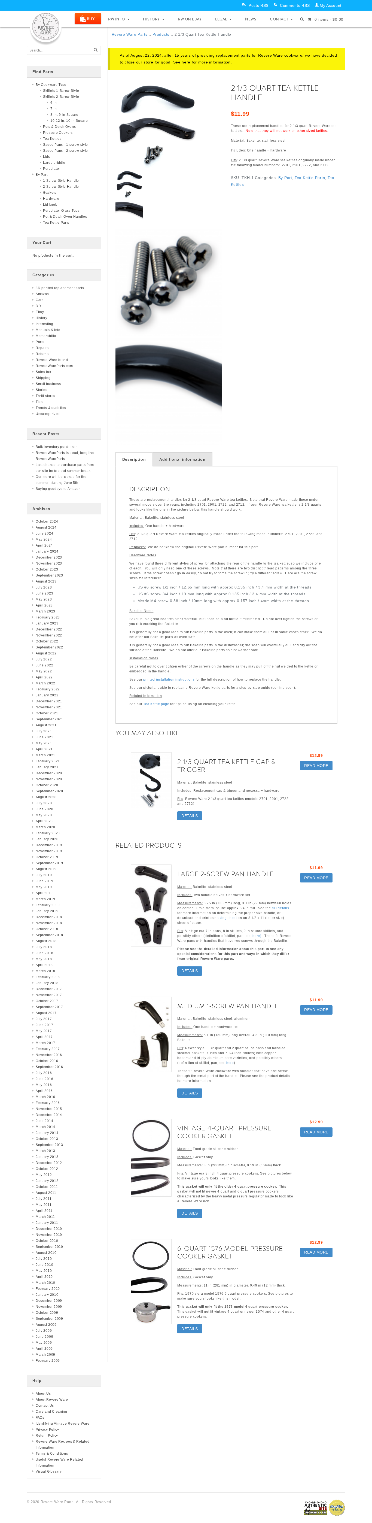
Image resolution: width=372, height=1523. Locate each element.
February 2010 (48, 1289)
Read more (316, 765)
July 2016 (44, 1073)
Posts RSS (259, 5)
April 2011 (44, 1211)
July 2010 (44, 1259)
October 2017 (47, 1001)
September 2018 (49, 935)
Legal (221, 19)
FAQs (40, 1417)
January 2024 (47, 551)
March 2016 (45, 1097)
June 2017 (44, 1025)
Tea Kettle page (156, 704)
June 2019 (44, 881)
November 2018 (49, 923)
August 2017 (46, 1013)
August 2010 (46, 1253)
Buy (91, 18)
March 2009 (45, 1355)
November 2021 (49, 707)
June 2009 (44, 1337)
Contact (279, 19)
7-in (53, 109)
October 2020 (47, 785)
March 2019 (45, 899)
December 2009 (49, 1301)
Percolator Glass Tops (61, 211)
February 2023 (48, 617)
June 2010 (44, 1265)
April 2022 (44, 677)
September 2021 (49, 719)
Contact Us (45, 1405)
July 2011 (43, 1199)
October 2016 (47, 1061)
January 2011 (47, 1223)
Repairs (42, 348)
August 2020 (46, 797)
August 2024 (46, 527)
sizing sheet (227, 918)
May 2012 (44, 1175)
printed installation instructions (168, 679)
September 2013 (49, 1145)
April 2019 (44, 893)
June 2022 (44, 665)
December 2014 (49, 1115)
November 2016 (49, 1055)
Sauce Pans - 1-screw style (65, 145)
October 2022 (47, 641)
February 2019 (48, 905)
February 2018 (48, 977)
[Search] (96, 50)
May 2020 (44, 815)
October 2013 (47, 1139)
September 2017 (49, 1007)
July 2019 (44, 875)
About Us (43, 1393)
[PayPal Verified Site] (336, 1508)
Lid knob (50, 205)
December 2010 (49, 1229)
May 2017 (44, 1031)
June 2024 (44, 533)
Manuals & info (48, 330)
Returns (42, 354)
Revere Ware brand (52, 360)
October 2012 (47, 1169)
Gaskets (49, 193)
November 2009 (49, 1307)
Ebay (40, 312)
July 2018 (44, 947)
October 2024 (47, 521)
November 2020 (49, 779)
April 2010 (44, 1277)
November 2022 (49, 635)
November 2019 (49, 851)
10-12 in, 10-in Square (69, 121)
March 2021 (45, 755)
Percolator (51, 169)
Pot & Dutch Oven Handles (65, 217)
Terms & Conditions (52, 1453)
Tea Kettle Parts (310, 177)
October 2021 (47, 713)
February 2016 (48, 1103)
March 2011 (45, 1217)
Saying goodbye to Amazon (58, 489)
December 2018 (49, 917)
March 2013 (45, 1151)
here (186, 62)
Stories (41, 390)
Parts (40, 342)
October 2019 (47, 857)
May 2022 (44, 671)
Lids (46, 157)
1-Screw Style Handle (61, 181)
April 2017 (44, 1037)
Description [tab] (134, 459)
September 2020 (49, 791)
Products (161, 34)
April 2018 (44, 965)
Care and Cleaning (51, 1411)
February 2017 (48, 1049)
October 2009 (47, 1313)
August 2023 (46, 581)
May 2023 (44, 599)
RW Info (116, 19)
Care (40, 300)
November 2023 (49, 563)
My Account (330, 5)
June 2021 (44, 737)
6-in (53, 103)
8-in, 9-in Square (64, 115)
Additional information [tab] (182, 459)
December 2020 (49, 773)
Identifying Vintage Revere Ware (63, 1423)
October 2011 (47, 1187)
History (151, 19)
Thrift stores (45, 396)
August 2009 (46, 1325)
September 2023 (49, 575)
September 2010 (49, 1247)
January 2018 (47, 983)
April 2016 (44, 1091)
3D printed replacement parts (60, 288)
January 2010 (47, 1295)
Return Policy (47, 1435)
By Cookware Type (51, 85)
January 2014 (47, 1133)
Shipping (43, 378)
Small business (48, 384)
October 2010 (47, 1241)
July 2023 (44, 587)
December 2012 (49, 1163)
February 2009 (48, 1361)
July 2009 (44, 1331)
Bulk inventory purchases (57, 447)
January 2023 (47, 623)
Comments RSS (295, 5)
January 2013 (47, 1157)
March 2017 (45, 1043)
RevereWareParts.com (54, 366)
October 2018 (47, 929)
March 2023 (45, 611)
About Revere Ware (52, 1399)
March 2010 (45, 1283)
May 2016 (44, 1085)
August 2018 (46, 941)
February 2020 (48, 833)
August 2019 (46, 869)
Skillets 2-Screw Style (61, 97)
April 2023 (44, 605)
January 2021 (47, 767)
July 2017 (44, 1019)
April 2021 (44, 749)
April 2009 (44, 1349)
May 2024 (44, 539)
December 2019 (49, 845)
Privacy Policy (47, 1429)
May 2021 (44, 743)
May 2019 (44, 887)
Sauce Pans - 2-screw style (65, 151)
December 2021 (49, 701)
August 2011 (46, 1193)
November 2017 (49, 995)
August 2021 (46, 725)
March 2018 (45, 971)
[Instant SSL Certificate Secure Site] (315, 1508)
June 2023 (44, 593)
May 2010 (44, 1271)
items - (329, 19)
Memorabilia (46, 336)
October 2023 (47, 569)
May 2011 (44, 1205)
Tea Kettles (52, 139)
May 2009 (44, 1343)
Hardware (51, 199)
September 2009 (49, 1319)
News (250, 19)
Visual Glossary (49, 1471)
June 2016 (44, 1079)
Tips (39, 402)
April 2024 (44, 545)
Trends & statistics (51, 408)
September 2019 (49, 863)
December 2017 (49, 989)
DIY (39, 306)
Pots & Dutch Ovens (59, 127)
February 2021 (48, 761)
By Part (285, 177)
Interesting (44, 324)
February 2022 (48, 689)
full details (280, 908)
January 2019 (47, 911)
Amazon (42, 294)
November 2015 (49, 1109)
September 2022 (49, 647)
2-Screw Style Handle (61, 187)
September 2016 (49, 1067)
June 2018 (44, 953)
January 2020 (47, 839)
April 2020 (44, 821)
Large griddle (54, 163)
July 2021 (44, 731)
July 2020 (44, 803)
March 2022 (45, 683)
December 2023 (49, 557)
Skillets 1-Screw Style (61, 91)
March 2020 (45, 827)
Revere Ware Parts (130, 34)
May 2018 (44, 959)
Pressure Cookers (58, 133)
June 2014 (44, 1121)
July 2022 (44, 659)
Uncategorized (48, 414)
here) (256, 936)
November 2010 (49, 1235)
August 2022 (46, 653)
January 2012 (47, 1181)
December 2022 (49, 629)
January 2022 (47, 695)
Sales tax (43, 372)
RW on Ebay (190, 19)
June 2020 (44, 809)
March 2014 (45, 1127)
